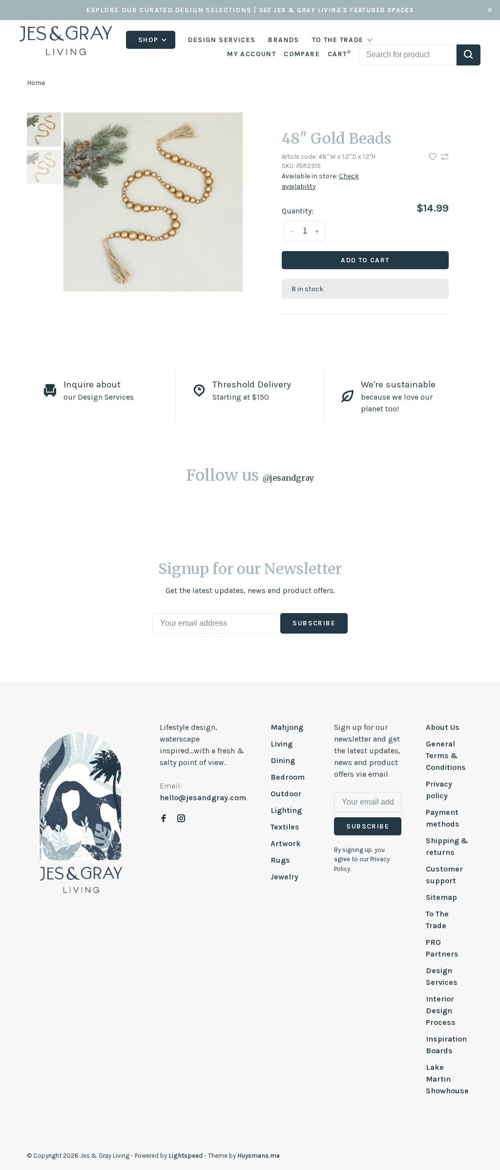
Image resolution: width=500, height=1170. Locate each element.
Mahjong (287, 727)
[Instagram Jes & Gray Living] (181, 819)
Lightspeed (185, 1155)
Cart (339, 54)
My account (251, 54)
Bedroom (288, 777)
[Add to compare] (445, 157)
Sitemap (441, 897)
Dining (283, 760)
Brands (283, 40)
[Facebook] (163, 819)
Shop (149, 40)
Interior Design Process (441, 1010)
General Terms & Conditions (446, 755)
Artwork (286, 843)
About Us (442, 727)
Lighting (286, 810)
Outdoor (286, 793)
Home (36, 83)
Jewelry (284, 876)
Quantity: (297, 210)
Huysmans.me (258, 1155)
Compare (302, 54)
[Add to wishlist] (433, 157)
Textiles (285, 826)
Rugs (280, 860)
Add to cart (365, 260)
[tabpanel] (153, 202)
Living (281, 743)
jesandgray (288, 478)
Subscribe (313, 623)
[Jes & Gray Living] (81, 812)
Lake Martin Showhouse (447, 1079)
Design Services (221, 40)
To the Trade (338, 40)
